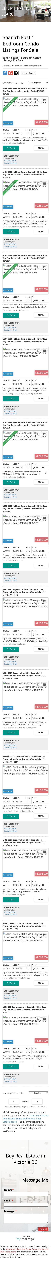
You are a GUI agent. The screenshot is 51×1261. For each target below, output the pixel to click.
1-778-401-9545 (10, 160)
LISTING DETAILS (11, 148)
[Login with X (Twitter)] (16, 74)
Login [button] (28, 73)
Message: (9, 1211)
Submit (43, 1229)
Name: (8, 1190)
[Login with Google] (10, 74)
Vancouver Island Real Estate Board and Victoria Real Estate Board (25, 1118)
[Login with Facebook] (5, 74)
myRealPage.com (25, 1239)
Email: (8, 1200)
